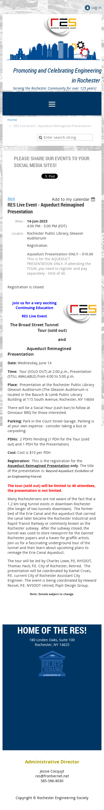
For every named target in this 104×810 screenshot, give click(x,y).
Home (12, 119)
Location (17, 233)
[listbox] (74, 199)
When (19, 221)
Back (11, 198)
